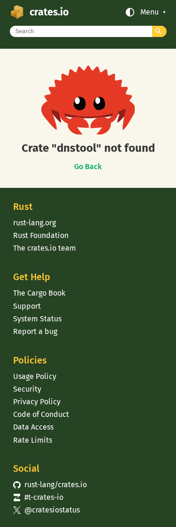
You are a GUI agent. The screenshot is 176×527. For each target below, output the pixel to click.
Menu (149, 12)
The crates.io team (44, 248)
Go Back (88, 167)
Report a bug (35, 331)
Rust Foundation (41, 235)
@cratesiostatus (46, 509)
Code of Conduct (41, 414)
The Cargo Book (39, 293)
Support (27, 306)
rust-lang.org (34, 222)
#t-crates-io (38, 497)
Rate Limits (32, 440)
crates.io (49, 12)
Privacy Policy (37, 401)
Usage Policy (34, 376)
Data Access (33, 427)
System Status (37, 318)
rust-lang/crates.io (49, 484)
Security (27, 389)
